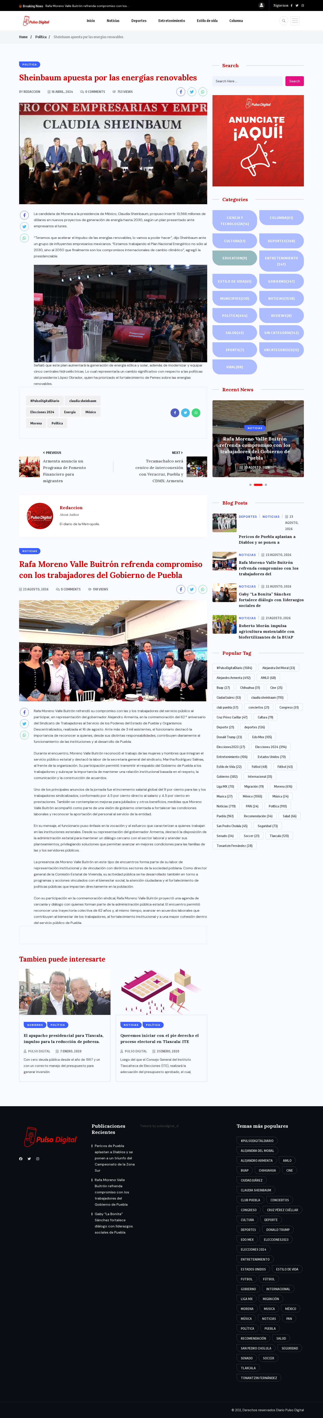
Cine (276, 687)
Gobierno (281, 281)
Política (41, 37)
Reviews (281, 316)
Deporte (225, 727)
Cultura (235, 241)
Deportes (139, 20)
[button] (250, 485)
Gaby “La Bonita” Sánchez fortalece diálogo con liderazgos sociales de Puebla (255, 451)
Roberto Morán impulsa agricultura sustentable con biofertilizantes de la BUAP (267, 631)
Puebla (225, 816)
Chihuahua (250, 687)
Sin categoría (281, 333)
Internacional (260, 776)
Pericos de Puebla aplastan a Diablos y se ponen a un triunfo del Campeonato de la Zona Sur (115, 1158)
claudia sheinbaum (82, 401)
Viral (234, 367)
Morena (36, 423)
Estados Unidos (272, 757)
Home (23, 37)
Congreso (289, 707)
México (90, 412)
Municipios (234, 298)
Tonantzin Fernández (234, 846)
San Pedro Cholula (232, 826)
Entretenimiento (171, 20)
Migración (254, 786)
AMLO (268, 678)
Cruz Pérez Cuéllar (232, 717)
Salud (235, 333)
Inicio (91, 20)
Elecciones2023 (231, 747)
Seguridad (268, 826)
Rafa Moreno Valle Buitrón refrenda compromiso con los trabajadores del (268, 568)
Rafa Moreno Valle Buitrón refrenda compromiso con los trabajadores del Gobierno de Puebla (112, 1192)
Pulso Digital (39, 1051)
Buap (223, 687)
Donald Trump (229, 737)
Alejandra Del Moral (278, 668)
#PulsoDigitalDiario (44, 401)
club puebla (227, 707)
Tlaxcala (279, 836)
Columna (236, 20)
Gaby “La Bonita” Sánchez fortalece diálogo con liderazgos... (88, 6)
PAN (252, 806)
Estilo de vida (207, 20)
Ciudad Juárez (229, 697)
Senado (225, 836)
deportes (254, 727)
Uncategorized (281, 350)
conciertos (259, 707)
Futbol (259, 767)
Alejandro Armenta (233, 678)
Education (235, 258)
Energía (70, 412)
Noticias (113, 20)
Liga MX (225, 786)
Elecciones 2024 (42, 412)
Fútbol (285, 767)
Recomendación (258, 816)
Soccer (251, 836)
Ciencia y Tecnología (234, 221)
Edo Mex (262, 737)
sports (235, 350)
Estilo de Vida (229, 767)
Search (294, 81)
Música (280, 796)
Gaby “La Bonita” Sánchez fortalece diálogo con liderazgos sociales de (271, 600)
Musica (224, 796)
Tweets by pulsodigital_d (159, 1126)
